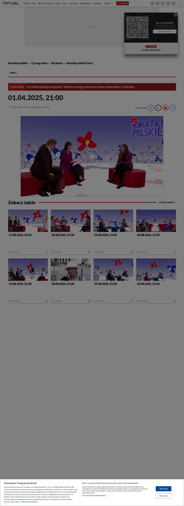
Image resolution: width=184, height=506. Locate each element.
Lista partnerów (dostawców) (93, 495)
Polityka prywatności (29, 502)
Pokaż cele (163, 496)
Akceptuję (163, 489)
